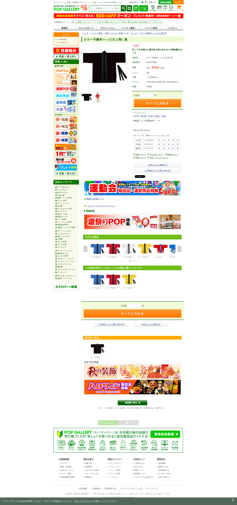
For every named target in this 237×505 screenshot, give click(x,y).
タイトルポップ (86, 28)
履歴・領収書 (65, 467)
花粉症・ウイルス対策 (66, 227)
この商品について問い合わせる (157, 170)
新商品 (64, 28)
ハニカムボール (63, 234)
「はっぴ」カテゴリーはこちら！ (100, 206)
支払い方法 (138, 467)
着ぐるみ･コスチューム (66, 276)
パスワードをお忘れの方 (144, 477)
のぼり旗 (60, 195)
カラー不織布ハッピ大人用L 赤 (116, 257)
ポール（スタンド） (65, 251)
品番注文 (136, 8)
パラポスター (62, 190)
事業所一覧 (162, 467)
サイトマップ (152, 489)
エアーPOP (62, 244)
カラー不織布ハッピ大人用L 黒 (101, 357)
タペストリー (62, 211)
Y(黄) (163, 116)
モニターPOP (62, 256)
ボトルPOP (62, 242)
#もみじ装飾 (103, 22)
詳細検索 (129, 8)
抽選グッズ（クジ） (65, 278)
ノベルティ (172, 28)
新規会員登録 (165, 2)
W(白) (157, 116)
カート (66, 35)
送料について (141, 157)
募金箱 (60, 267)
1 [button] (130, 260)
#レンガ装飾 (76, 22)
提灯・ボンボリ (63, 236)
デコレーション (107, 28)
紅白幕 (60, 206)
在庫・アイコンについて (158, 157)
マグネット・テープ (65, 259)
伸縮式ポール (62, 253)
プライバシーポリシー (130, 489)
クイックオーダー (92, 474)
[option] (97, 250)
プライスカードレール (66, 269)
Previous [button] (85, 249)
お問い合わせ (163, 477)
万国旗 (60, 239)
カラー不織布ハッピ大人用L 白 (132, 257)
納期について (141, 154)
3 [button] (136, 260)
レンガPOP (62, 219)
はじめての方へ (164, 474)
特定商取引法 (163, 470)
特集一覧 (88, 463)
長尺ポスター (62, 193)
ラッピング (61, 272)
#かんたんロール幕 (118, 22)
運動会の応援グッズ (95, 199)
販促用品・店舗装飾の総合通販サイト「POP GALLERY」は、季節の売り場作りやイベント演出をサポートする (104, 494)
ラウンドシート (63, 203)
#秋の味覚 (143, 22)
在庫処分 (88, 477)
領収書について (173, 154)
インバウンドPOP (64, 222)
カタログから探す (143, 8)
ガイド (165, 10)
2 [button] (133, 260)
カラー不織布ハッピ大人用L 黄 (148, 257)
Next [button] (179, 249)
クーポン (159, 10)
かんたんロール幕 (64, 209)
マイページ (64, 463)
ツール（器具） (129, 28)
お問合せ (171, 10)
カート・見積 (179, 10)
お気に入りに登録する (157, 165)
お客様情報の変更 (67, 477)
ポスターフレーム (64, 264)
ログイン (178, 2)
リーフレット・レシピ (66, 261)
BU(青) (144, 116)
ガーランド (61, 247)
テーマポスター (63, 187)
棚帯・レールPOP (64, 198)
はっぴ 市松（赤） (160, 257)
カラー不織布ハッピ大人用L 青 (101, 257)
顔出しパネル (62, 214)
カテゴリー (134, 2)
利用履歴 (153, 10)
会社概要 (162, 463)
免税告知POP (62, 225)
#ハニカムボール (155, 22)
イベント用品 (151, 28)
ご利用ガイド (139, 463)
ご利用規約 (96, 489)
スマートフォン (109, 423)
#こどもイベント (90, 22)
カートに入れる (157, 103)
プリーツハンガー (64, 231)
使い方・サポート (148, 2)
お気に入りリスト (67, 470)
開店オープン (62, 217)
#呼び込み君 (132, 22)
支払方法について (156, 154)
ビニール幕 (61, 200)
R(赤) (150, 116)
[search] (123, 8)
